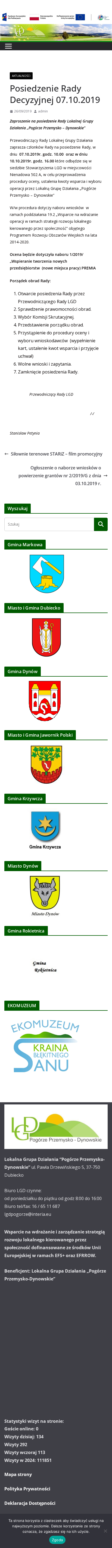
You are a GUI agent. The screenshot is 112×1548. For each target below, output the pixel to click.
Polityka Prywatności (27, 1489)
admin (43, 111)
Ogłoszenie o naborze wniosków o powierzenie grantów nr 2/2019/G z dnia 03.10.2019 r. (59, 475)
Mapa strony (18, 1474)
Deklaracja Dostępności (29, 1503)
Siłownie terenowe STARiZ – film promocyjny (56, 454)
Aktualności (21, 76)
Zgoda (57, 1540)
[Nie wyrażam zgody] (105, 1531)
